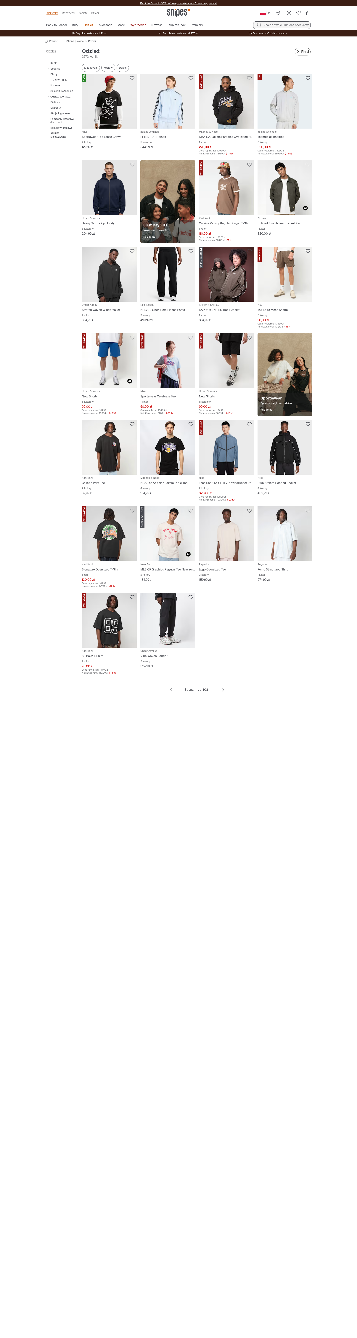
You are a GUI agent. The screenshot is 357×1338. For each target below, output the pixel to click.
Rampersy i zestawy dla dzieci (62, 120)
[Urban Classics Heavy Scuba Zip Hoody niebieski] (109, 187)
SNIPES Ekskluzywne (58, 135)
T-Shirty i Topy (58, 79)
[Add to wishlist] (132, 78)
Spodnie (55, 68)
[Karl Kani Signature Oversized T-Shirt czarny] (109, 533)
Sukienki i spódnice (61, 91)
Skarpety (55, 107)
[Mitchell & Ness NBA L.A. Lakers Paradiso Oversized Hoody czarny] (226, 101)
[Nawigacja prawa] (223, 690)
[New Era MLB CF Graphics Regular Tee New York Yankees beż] (167, 533)
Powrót (53, 41)
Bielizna (55, 102)
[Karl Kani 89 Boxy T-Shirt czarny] (109, 620)
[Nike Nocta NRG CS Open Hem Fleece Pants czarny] (167, 274)
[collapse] (48, 63)
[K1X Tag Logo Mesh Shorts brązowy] (285, 274)
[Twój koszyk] (308, 13)
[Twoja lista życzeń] (299, 13)
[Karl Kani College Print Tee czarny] (109, 447)
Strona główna (75, 41)
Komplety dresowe (61, 128)
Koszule (55, 85)
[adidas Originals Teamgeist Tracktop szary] (285, 101)
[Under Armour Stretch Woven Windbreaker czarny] (109, 274)
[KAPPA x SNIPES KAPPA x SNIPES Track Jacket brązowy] (226, 274)
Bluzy (53, 74)
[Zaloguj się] (289, 13)
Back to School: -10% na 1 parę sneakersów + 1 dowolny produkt (178, 3)
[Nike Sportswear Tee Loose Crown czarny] (109, 101)
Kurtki (53, 63)
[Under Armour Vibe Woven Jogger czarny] (167, 620)
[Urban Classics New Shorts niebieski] (109, 360)
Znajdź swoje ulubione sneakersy (286, 25)
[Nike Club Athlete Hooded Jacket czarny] (285, 447)
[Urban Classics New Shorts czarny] (226, 360)
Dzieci (122, 67)
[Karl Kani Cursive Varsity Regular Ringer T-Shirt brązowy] (226, 187)
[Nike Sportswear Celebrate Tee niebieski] (167, 360)
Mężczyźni (90, 67)
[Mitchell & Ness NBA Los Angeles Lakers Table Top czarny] (167, 447)
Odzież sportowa (60, 96)
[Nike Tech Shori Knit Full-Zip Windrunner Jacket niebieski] (226, 447)
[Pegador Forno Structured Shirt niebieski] (285, 533)
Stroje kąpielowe (60, 113)
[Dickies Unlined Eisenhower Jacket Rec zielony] (285, 187)
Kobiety (108, 67)
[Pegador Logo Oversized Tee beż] (226, 533)
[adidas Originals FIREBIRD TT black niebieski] (167, 101)
